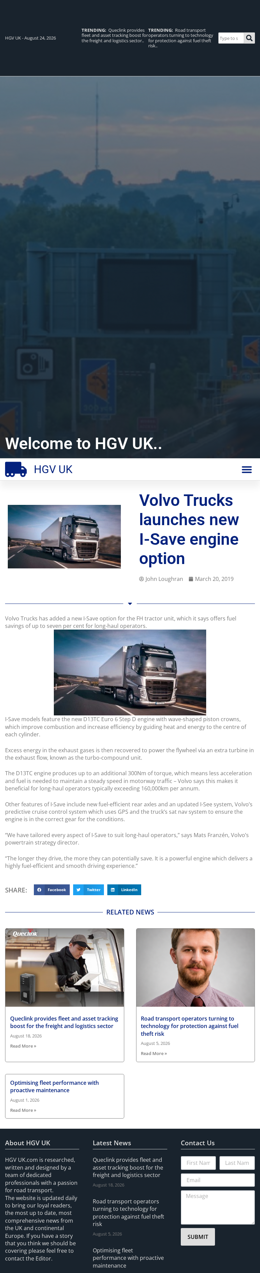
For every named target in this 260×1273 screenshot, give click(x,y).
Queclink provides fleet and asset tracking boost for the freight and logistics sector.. (115, 35)
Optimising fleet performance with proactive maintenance (54, 1086)
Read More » (23, 1046)
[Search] (249, 37)
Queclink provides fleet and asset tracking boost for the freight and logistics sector (64, 1022)
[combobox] (231, 37)
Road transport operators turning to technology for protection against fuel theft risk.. (180, 38)
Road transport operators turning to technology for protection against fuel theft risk (189, 1026)
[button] (247, 469)
